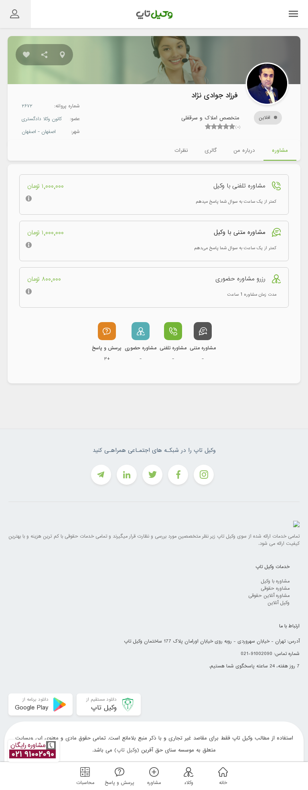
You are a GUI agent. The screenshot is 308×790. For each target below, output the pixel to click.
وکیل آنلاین (278, 603)
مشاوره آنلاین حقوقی (269, 595)
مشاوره (280, 150)
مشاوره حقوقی (275, 588)
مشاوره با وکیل (275, 581)
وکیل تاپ (127, 750)
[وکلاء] (187, 771)
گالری (211, 150)
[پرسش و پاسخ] (118, 771)
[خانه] (222, 771)
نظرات (181, 150)
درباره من (244, 150)
